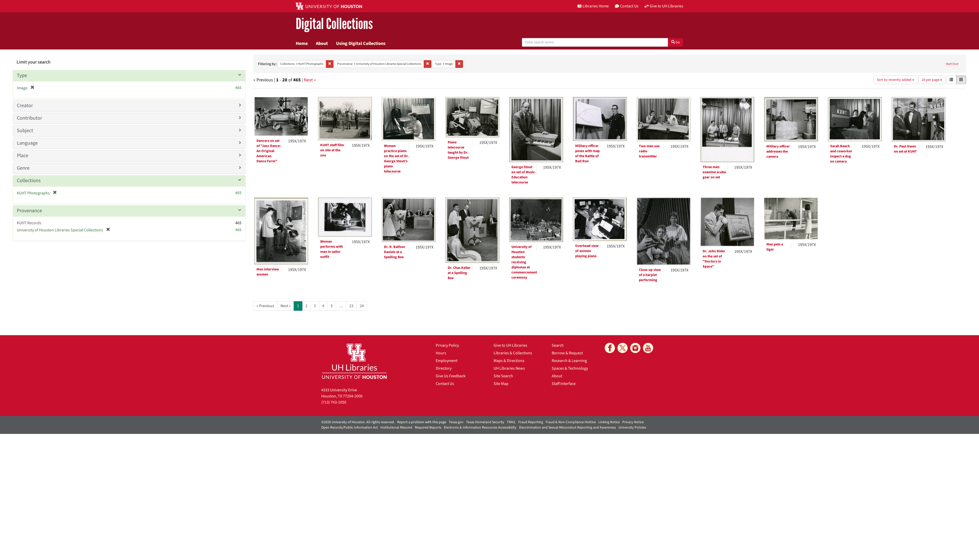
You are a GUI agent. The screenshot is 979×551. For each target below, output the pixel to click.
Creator (25, 105)
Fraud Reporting (530, 422)
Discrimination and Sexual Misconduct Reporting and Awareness (567, 427)
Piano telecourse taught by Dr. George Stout (458, 150)
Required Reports (428, 427)
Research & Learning (569, 361)
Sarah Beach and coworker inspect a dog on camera (841, 154)
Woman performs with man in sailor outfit (331, 249)
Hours (441, 353)
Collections (29, 180)
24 (362, 306)
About (322, 43)
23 (351, 306)
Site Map (501, 383)
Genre (23, 168)
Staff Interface (564, 383)
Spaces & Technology (570, 368)
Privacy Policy (447, 345)
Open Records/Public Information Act (349, 427)
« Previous (265, 306)
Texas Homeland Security (485, 422)
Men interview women (267, 272)
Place (22, 155)
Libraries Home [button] (596, 6)
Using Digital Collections (360, 43)
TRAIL (511, 422)
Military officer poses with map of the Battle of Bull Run (587, 153)
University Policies (632, 427)
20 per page (931, 79)
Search (558, 345)
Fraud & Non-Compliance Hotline (571, 422)
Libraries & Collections (513, 353)
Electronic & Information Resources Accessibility (480, 427)
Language (27, 143)
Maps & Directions (509, 361)
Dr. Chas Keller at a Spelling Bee (459, 273)
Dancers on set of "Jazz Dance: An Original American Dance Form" (268, 151)
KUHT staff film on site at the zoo (332, 150)
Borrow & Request (567, 353)
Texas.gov (456, 422)
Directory (444, 368)
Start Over (952, 64)
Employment (446, 361)
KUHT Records (29, 223)
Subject (25, 130)
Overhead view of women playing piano (587, 251)
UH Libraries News (509, 368)
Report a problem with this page (421, 422)
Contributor (29, 118)
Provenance (29, 210)
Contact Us (445, 383)
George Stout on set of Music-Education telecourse (523, 175)
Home (302, 43)
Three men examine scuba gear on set (714, 172)
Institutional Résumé (396, 427)
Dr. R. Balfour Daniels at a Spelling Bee (394, 252)
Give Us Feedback (451, 376)
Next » (310, 80)
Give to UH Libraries (510, 345)
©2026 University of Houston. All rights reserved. (358, 422)
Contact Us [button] (629, 6)
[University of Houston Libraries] (354, 361)
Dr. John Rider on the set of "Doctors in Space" (714, 259)
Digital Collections (334, 24)
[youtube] (648, 348)
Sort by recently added (894, 79)
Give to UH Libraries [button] (666, 6)
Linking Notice (609, 422)
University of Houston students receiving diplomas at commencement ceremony (524, 262)
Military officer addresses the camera (778, 151)
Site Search (503, 376)
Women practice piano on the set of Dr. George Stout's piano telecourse (396, 158)
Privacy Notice (633, 422)
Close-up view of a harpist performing (650, 275)
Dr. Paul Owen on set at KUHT (905, 149)
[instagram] (635, 348)
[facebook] (610, 348)
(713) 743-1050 (333, 402)
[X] (622, 348)
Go (677, 42)
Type (22, 75)
